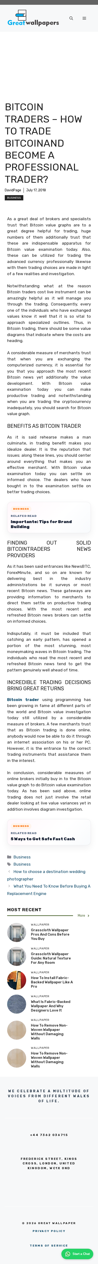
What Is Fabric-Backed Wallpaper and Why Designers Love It (50, 1006)
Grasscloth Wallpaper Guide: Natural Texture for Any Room (51, 958)
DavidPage (13, 190)
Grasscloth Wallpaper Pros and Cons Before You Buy (50, 934)
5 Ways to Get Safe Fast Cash (43, 838)
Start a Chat (81, 1254)
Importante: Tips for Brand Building (41, 524)
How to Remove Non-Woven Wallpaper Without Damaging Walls (49, 1031)
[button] (71, 18)
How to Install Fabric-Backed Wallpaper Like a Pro (52, 982)
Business (14, 197)
